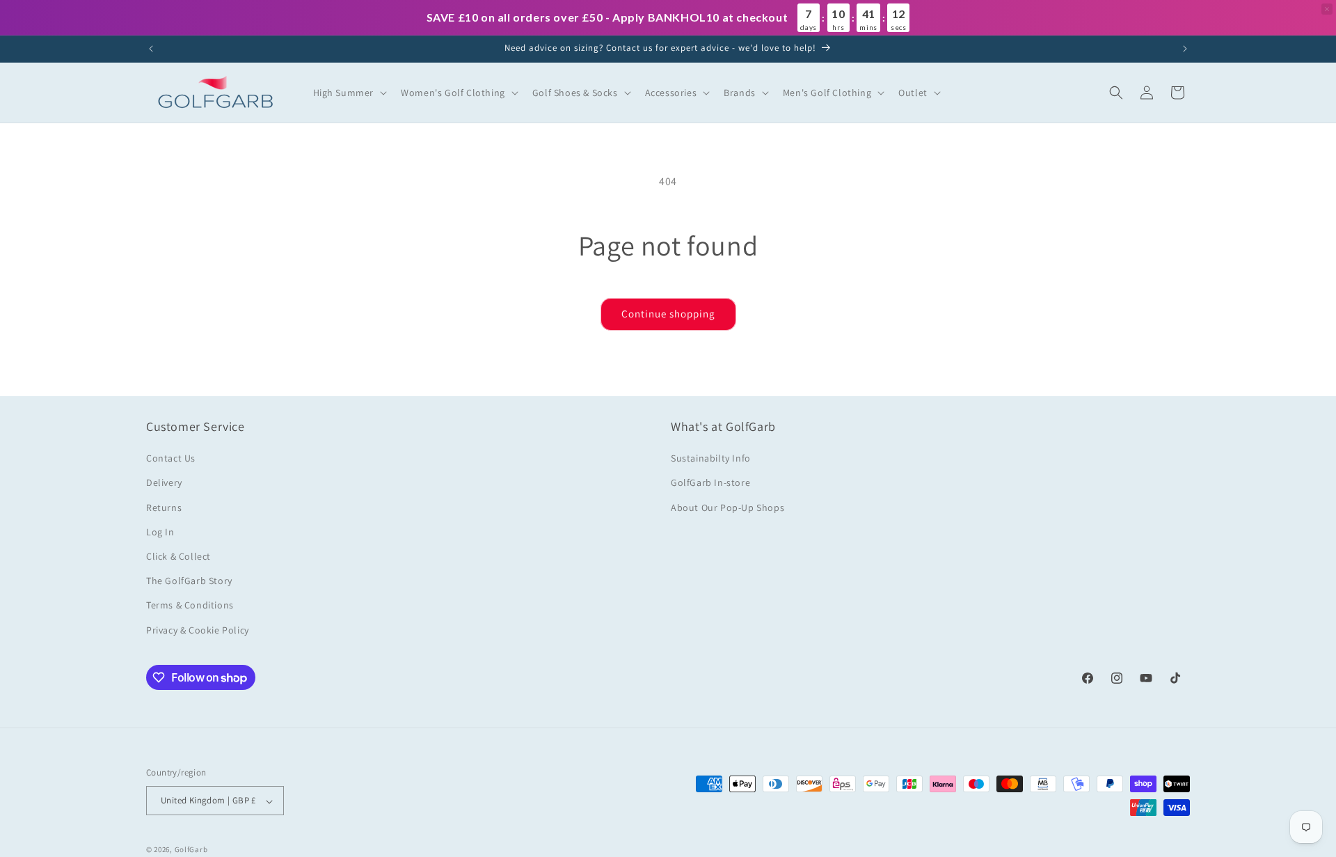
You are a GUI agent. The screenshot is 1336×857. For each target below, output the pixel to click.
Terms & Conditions (190, 605)
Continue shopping (668, 313)
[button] (349, 92)
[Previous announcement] (151, 49)
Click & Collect (178, 556)
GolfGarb (191, 850)
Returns (164, 507)
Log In (160, 532)
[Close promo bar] (1327, 9)
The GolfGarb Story (189, 581)
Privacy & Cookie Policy (197, 630)
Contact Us (171, 459)
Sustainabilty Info (711, 459)
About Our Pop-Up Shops (727, 507)
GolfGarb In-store (710, 483)
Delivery (164, 483)
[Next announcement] (1185, 49)
